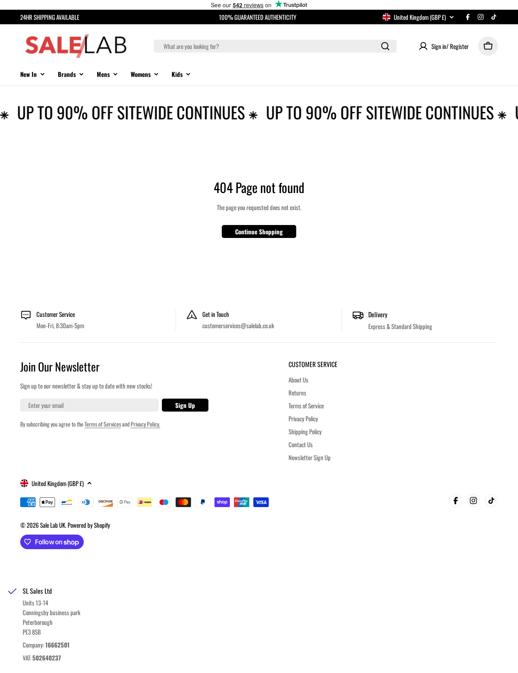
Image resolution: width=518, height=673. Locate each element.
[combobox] (275, 46)
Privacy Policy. (145, 424)
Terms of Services (103, 424)
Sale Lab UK (52, 524)
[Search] (385, 46)
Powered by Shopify (89, 524)
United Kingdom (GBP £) (420, 17)
